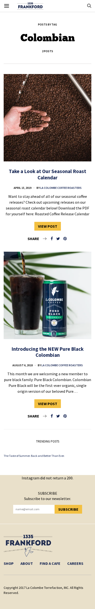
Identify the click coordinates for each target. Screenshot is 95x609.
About (26, 563)
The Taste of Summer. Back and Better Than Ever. (34, 456)
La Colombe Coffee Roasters (61, 188)
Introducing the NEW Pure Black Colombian (47, 352)
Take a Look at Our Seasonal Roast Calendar (47, 174)
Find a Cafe (50, 563)
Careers (75, 563)
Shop (9, 563)
